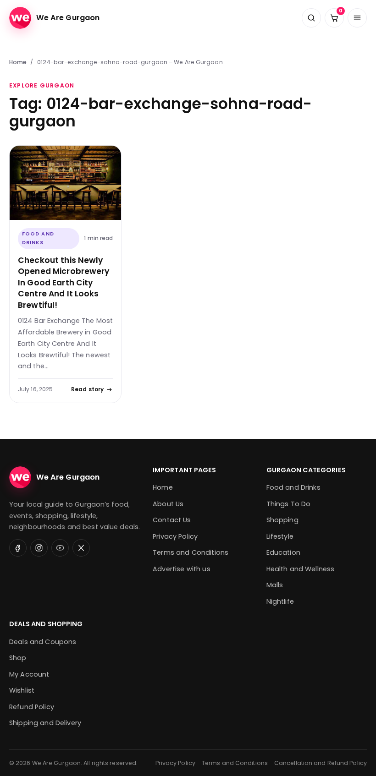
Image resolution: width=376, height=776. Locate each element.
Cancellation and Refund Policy (320, 763)
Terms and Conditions (190, 552)
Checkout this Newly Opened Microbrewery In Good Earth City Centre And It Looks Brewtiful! (64, 283)
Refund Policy (31, 706)
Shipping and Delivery (45, 722)
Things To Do (288, 503)
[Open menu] (357, 17)
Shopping (282, 520)
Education (283, 552)
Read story (87, 389)
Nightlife (280, 601)
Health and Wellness (300, 569)
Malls (274, 585)
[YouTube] (60, 548)
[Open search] (311, 17)
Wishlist (21, 690)
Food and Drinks (38, 238)
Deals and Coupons (42, 641)
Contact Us (172, 520)
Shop (18, 657)
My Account (29, 674)
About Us (168, 503)
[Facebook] (18, 548)
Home (18, 62)
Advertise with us (181, 569)
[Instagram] (39, 548)
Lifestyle (279, 536)
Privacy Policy (175, 536)
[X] (81, 548)
